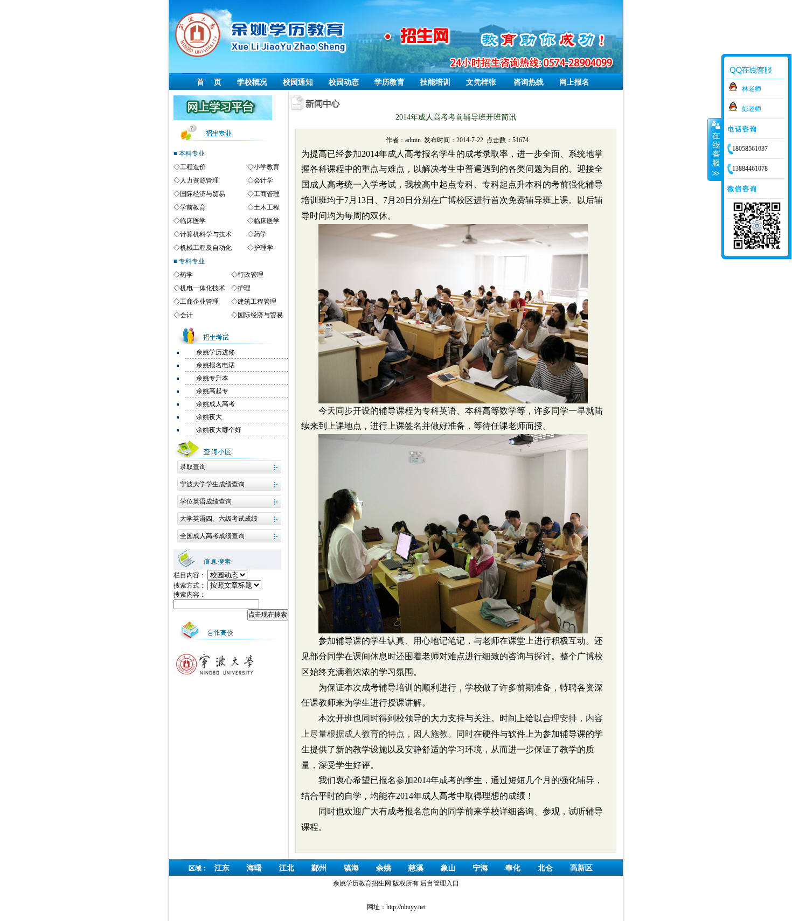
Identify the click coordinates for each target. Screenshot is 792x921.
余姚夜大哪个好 (218, 430)
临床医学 (193, 221)
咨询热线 (528, 82)
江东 (222, 868)
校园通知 (298, 82)
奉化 (512, 868)
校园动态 (344, 82)
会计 (186, 315)
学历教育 (389, 82)
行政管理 (250, 274)
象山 (448, 868)
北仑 (545, 868)
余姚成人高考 (215, 404)
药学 (260, 234)
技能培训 (435, 82)
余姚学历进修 (215, 352)
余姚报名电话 (215, 365)
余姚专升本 (212, 378)
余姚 (383, 868)
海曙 (254, 868)
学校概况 (252, 82)
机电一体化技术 (202, 288)
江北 (286, 868)
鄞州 (318, 868)
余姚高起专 (212, 391)
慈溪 (415, 868)
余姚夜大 (209, 417)
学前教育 (193, 207)
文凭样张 (481, 82)
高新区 (581, 868)
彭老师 (751, 109)
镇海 (351, 868)
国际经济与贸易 (202, 194)
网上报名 (574, 82)
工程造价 (193, 167)
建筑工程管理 (257, 301)
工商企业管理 (199, 301)
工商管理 (267, 194)
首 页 (209, 82)
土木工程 (267, 207)
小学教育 (267, 167)
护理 (244, 288)
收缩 (714, 149)
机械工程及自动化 (206, 248)
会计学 (263, 180)
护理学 (263, 248)
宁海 (480, 868)
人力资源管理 (199, 180)
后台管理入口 (439, 883)
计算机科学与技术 (206, 234)
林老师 (751, 89)
